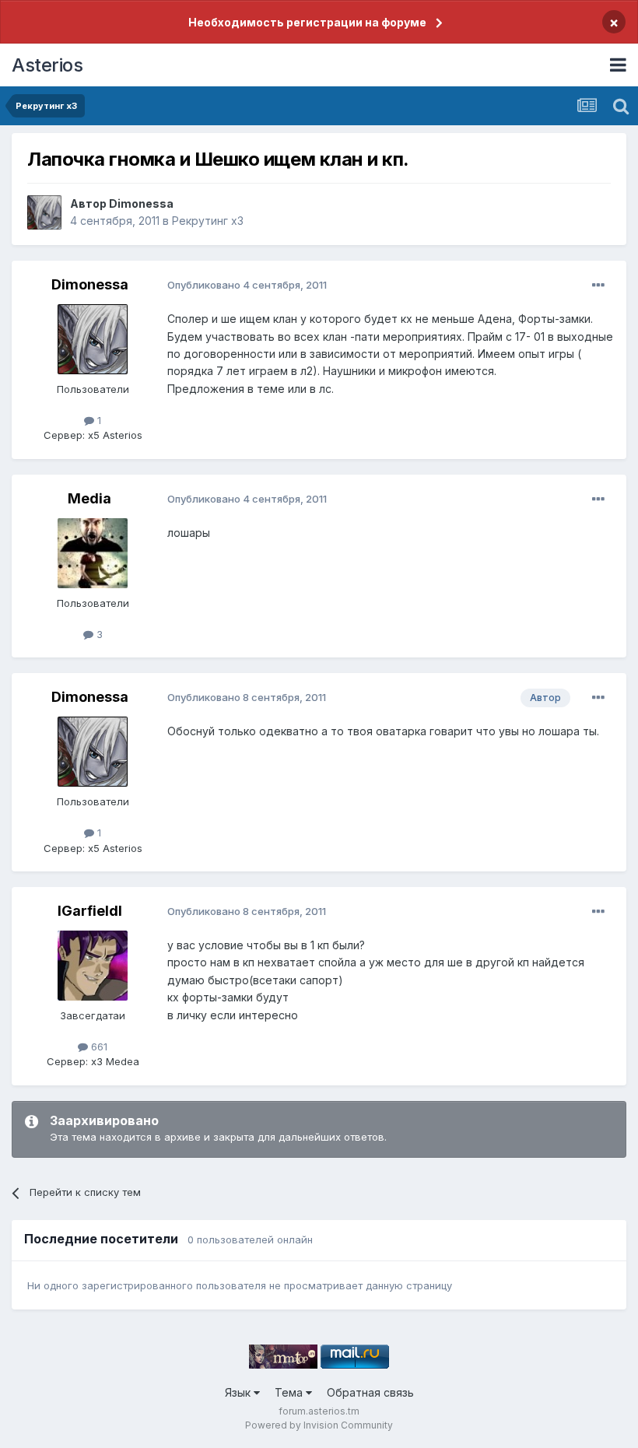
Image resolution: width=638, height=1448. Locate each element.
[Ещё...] (598, 285)
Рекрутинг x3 (208, 220)
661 (97, 1046)
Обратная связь (370, 1392)
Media (89, 498)
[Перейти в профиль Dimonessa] (44, 212)
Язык (239, 1392)
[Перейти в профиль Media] (93, 553)
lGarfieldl (90, 911)
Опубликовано (247, 285)
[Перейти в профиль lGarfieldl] (93, 966)
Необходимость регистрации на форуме (307, 22)
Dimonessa (141, 203)
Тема (290, 1392)
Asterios (47, 65)
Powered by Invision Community (319, 1425)
